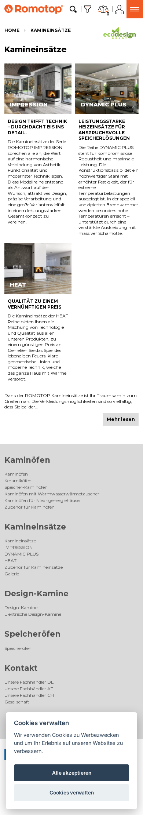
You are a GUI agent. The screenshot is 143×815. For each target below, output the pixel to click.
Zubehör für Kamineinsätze (33, 567)
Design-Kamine (36, 593)
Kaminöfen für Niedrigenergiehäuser (42, 500)
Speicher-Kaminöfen (26, 487)
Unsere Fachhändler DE (29, 682)
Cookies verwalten (72, 793)
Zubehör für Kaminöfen (29, 507)
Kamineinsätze (50, 30)
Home (11, 30)
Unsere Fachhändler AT (28, 688)
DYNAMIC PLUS (21, 554)
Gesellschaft (16, 702)
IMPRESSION (18, 547)
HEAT (10, 560)
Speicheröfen (32, 633)
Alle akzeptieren (71, 773)
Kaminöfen (27, 460)
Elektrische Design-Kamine (32, 614)
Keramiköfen (18, 480)
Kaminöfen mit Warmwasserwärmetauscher (51, 493)
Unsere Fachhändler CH (29, 695)
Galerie (11, 573)
